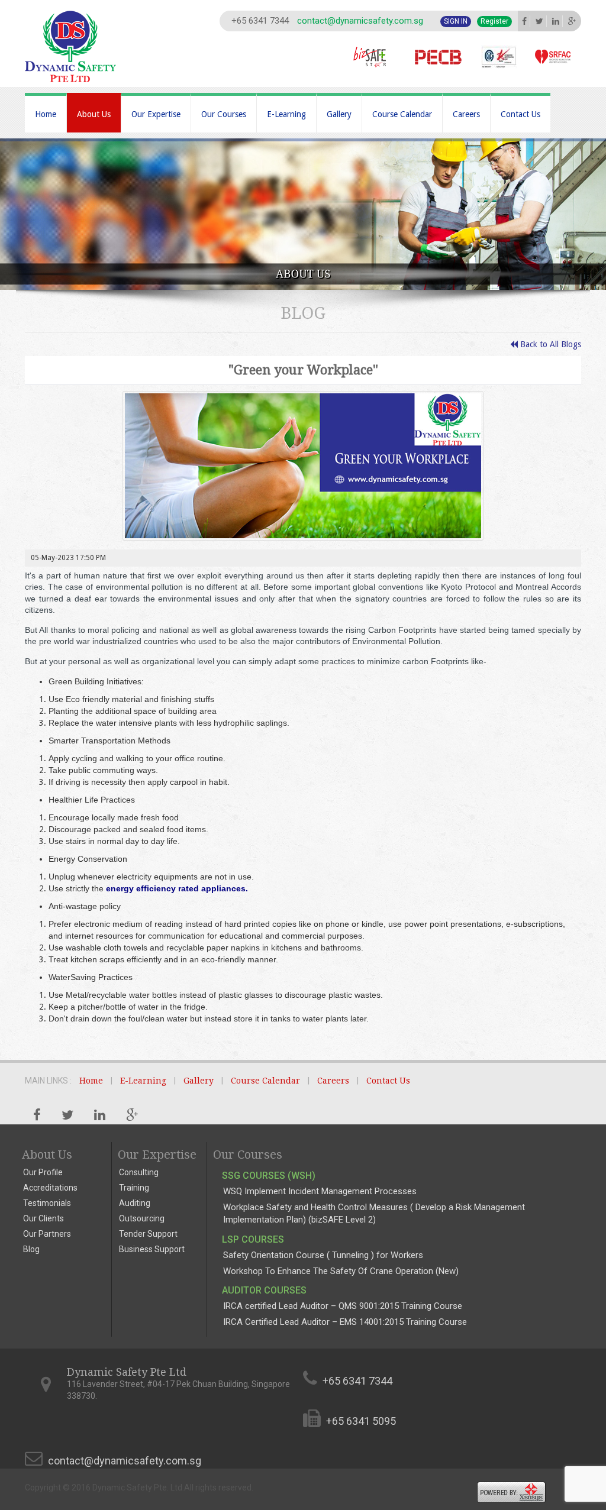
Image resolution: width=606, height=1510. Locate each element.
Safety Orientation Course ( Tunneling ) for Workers (323, 1255)
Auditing (134, 1203)
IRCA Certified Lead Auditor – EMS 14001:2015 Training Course (345, 1322)
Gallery (339, 114)
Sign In (456, 21)
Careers (466, 114)
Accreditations (50, 1187)
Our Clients (43, 1218)
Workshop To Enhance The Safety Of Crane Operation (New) (341, 1271)
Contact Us (520, 114)
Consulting (139, 1172)
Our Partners (47, 1234)
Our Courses (223, 114)
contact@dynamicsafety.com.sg (360, 20)
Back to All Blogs (549, 344)
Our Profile (43, 1172)
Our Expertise (155, 114)
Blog (31, 1249)
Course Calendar (402, 114)
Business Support (152, 1249)
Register (494, 21)
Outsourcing (142, 1218)
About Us (94, 114)
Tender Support (148, 1234)
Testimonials (47, 1203)
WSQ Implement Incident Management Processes (320, 1191)
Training (134, 1187)
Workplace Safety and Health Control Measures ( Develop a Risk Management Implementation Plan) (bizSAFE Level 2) (374, 1213)
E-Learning (286, 114)
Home (45, 114)
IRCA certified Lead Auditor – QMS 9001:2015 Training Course (342, 1306)
